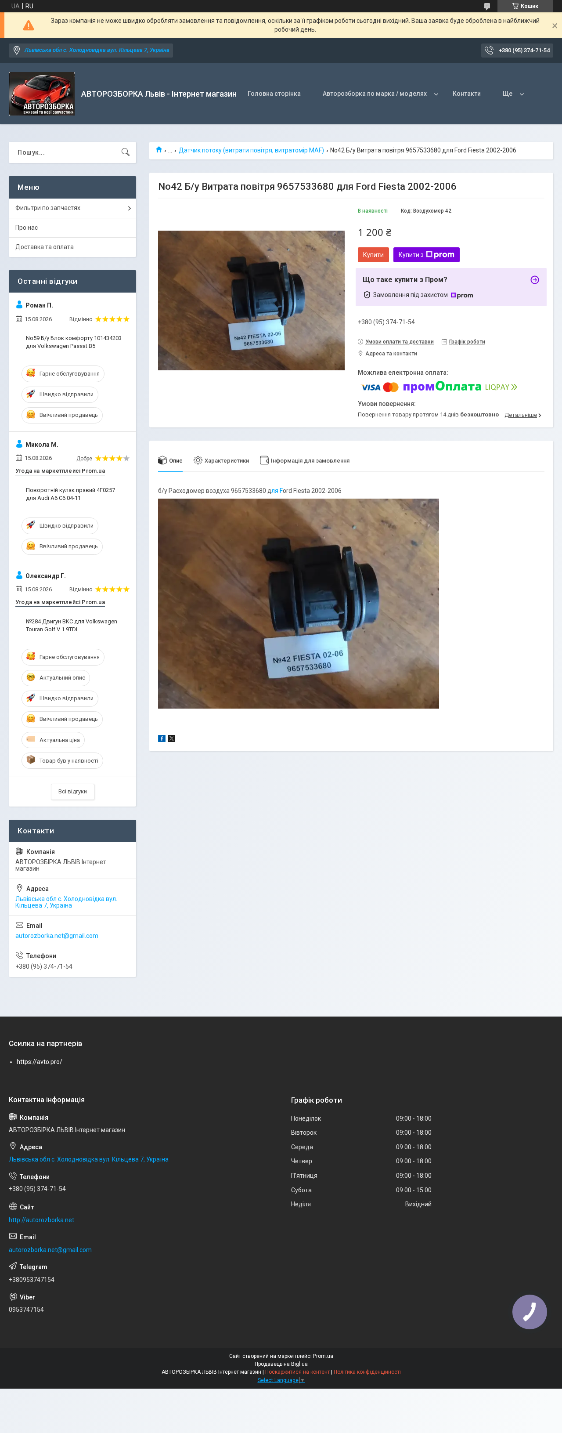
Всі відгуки (72, 791)
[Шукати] (125, 152)
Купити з (411, 254)
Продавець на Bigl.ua (281, 1364)
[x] (171, 739)
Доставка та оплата (44, 246)
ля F (277, 490)
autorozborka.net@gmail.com (56, 935)
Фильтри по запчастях (47, 207)
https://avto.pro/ (39, 1061)
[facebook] (162, 739)
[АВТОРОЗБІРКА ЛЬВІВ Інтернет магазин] (42, 94)
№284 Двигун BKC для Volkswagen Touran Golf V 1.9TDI (71, 625)
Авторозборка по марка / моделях (375, 93)
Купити (373, 254)
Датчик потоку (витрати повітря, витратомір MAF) (251, 150)
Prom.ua (323, 1356)
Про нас (26, 227)
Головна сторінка (274, 93)
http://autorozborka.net (41, 1219)
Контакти (467, 93)
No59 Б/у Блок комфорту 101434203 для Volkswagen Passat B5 (74, 342)
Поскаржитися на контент (297, 1372)
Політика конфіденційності (367, 1372)
